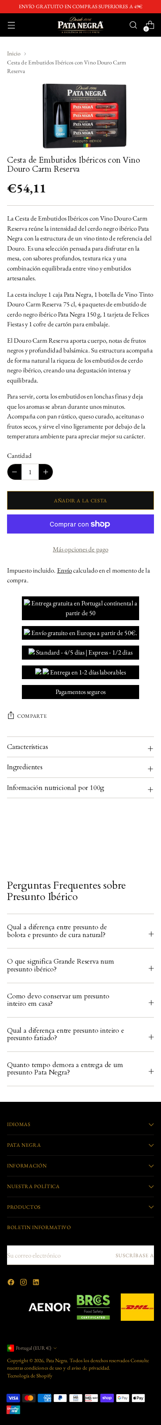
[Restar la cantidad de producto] (46, 472)
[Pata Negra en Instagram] (24, 1283)
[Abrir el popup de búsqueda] (133, 25)
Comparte (32, 716)
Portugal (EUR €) (33, 1348)
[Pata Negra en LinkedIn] (36, 1283)
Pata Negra (56, 1360)
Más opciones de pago (80, 549)
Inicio (13, 53)
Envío (64, 570)
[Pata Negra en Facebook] (11, 1283)
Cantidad (19, 455)
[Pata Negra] (80, 25)
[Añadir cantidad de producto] (14, 472)
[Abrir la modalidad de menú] (11, 25)
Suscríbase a (135, 1255)
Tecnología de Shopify (29, 1375)
